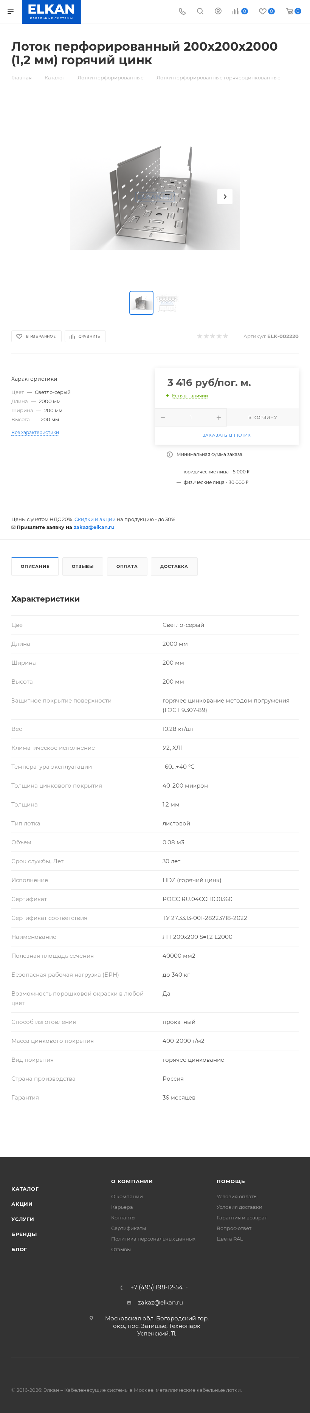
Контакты (123, 1217)
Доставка (174, 566)
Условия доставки (239, 1207)
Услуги (22, 1219)
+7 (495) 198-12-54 (156, 1287)
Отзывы (83, 566)
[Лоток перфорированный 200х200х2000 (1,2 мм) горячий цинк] (155, 197)
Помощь (231, 1181)
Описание (35, 566)
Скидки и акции (95, 519)
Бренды (24, 1234)
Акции (22, 1204)
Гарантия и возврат (242, 1217)
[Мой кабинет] (218, 12)
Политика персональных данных (153, 1239)
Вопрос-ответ (234, 1228)
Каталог (25, 1189)
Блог (19, 1249)
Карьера (122, 1207)
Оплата (127, 566)
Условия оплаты (237, 1196)
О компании (132, 1181)
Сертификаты (128, 1228)
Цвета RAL (230, 1239)
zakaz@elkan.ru (94, 527)
